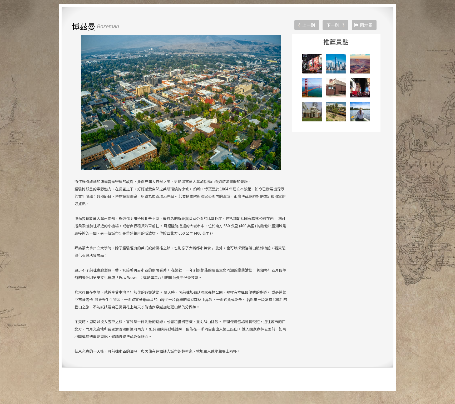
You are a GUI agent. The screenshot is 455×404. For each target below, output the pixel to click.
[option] (181, 102)
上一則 (308, 25)
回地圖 (366, 25)
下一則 (333, 25)
